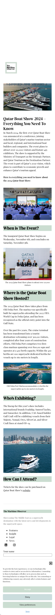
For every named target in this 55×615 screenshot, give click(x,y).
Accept (27, 589)
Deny (27, 597)
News (27, 611)
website (26, 490)
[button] (50, 563)
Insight (12, 533)
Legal (12, 537)
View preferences (27, 605)
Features (13, 530)
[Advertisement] (27, 27)
